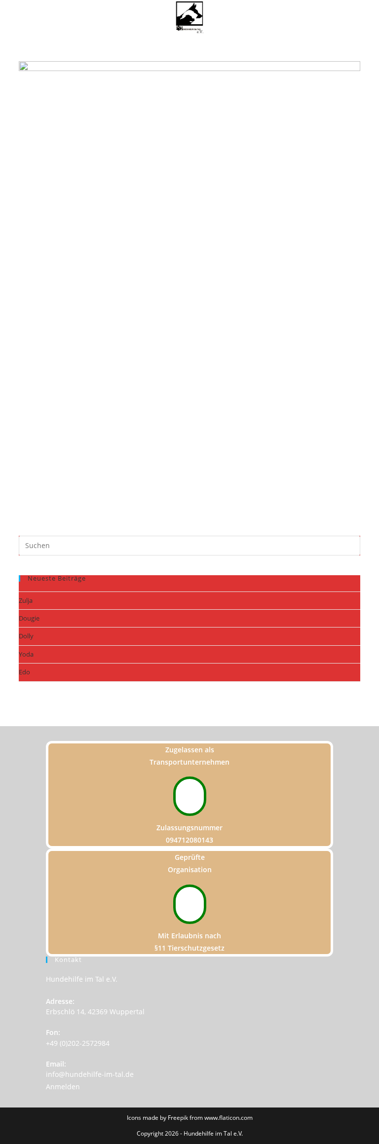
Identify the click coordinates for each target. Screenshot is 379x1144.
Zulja (26, 600)
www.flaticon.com (228, 1117)
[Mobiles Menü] (376, 18)
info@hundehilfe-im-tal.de (90, 1074)
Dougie (29, 618)
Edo (24, 671)
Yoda (26, 654)
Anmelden (63, 1086)
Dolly (26, 635)
